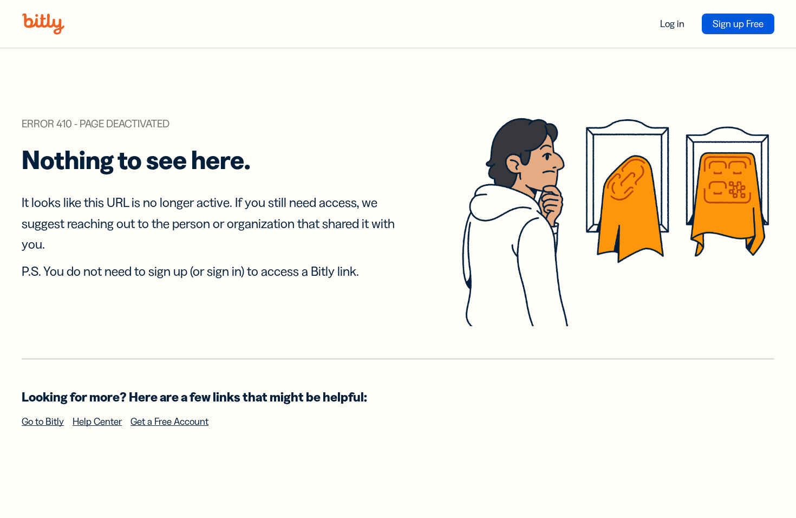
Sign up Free (738, 24)
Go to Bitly (43, 422)
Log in (672, 24)
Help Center (97, 422)
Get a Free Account (169, 422)
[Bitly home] (43, 24)
